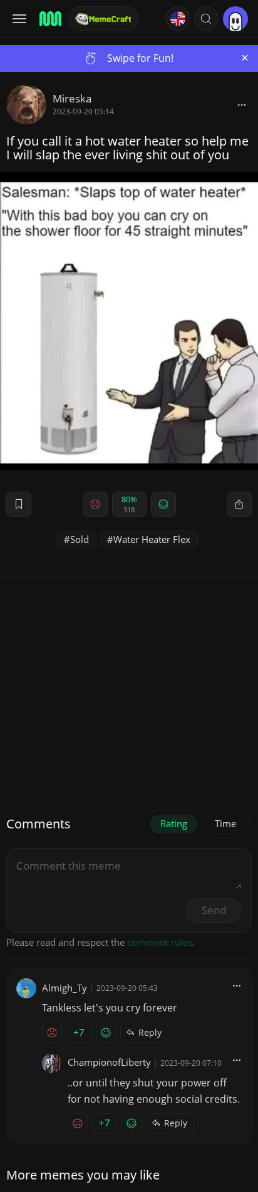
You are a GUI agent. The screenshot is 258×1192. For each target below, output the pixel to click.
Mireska (72, 98)
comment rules (159, 942)
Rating (173, 823)
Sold (79, 539)
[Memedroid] (49, 18)
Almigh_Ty (64, 987)
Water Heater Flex (151, 539)
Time (225, 823)
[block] (242, 104)
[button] (206, 18)
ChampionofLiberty (109, 1062)
